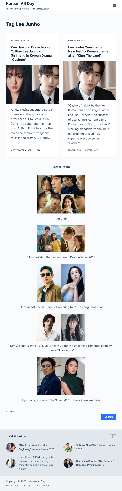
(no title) (61, 218)
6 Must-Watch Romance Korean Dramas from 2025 (61, 257)
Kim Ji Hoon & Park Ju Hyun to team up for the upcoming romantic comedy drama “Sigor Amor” (36, 463)
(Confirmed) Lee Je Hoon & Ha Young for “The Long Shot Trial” (61, 307)
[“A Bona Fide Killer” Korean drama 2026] (68, 447)
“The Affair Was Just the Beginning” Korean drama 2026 (36, 447)
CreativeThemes (40, 485)
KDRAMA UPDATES (20, 40)
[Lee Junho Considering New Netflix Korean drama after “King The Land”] (89, 80)
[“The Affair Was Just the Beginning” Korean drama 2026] (11, 447)
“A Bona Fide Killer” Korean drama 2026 (95, 447)
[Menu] (114, 5)
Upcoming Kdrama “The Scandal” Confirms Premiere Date (61, 400)
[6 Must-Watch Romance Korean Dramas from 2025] (61, 238)
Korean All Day (20, 3)
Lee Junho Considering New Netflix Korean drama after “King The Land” (88, 51)
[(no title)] (61, 194)
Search (10, 411)
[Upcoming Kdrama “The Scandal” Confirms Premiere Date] (61, 376)
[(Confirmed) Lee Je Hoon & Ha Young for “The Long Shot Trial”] (61, 283)
